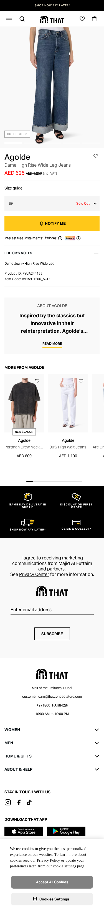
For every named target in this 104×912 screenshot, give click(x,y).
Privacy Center (34, 574)
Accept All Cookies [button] (52, 882)
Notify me (55, 223)
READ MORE (52, 344)
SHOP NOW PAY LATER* (52, 5)
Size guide (13, 188)
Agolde (17, 157)
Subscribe (52, 633)
